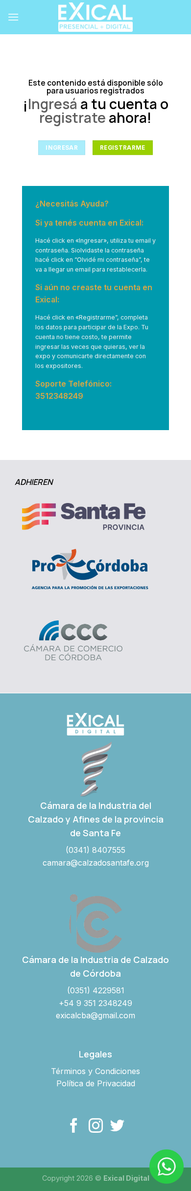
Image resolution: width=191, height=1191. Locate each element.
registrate (72, 117)
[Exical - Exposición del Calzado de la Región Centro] (95, 17)
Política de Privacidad (95, 1083)
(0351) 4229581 (95, 990)
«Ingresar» (91, 240)
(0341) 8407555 (95, 850)
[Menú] (13, 17)
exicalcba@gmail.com (95, 1015)
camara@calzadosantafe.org (96, 863)
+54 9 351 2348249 (95, 1003)
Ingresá (52, 104)
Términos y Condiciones (95, 1071)
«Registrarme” (96, 317)
